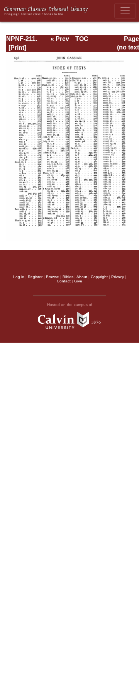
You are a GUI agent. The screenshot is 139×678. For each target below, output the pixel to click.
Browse (52, 277)
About (81, 277)
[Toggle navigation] (125, 11)
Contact (64, 281)
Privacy (117, 277)
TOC (81, 39)
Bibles (68, 277)
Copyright (99, 277)
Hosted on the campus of (69, 304)
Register (35, 277)
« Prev (60, 39)
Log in (18, 277)
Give (78, 281)
